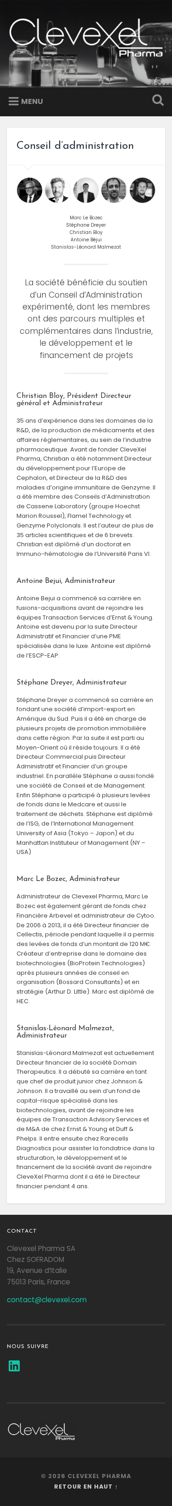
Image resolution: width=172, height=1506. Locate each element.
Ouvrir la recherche (156, 100)
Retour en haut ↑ (86, 1486)
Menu (32, 101)
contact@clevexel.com (47, 1300)
